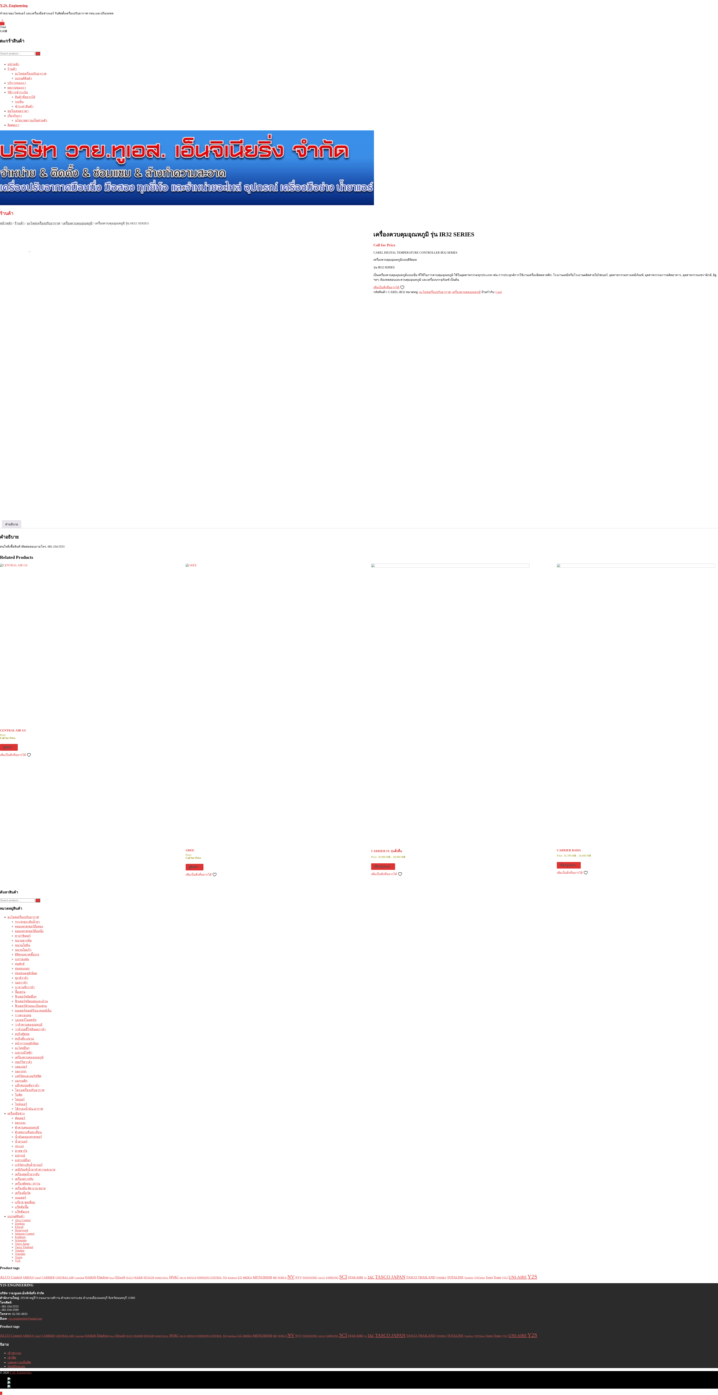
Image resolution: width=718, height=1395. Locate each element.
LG (240, 1277)
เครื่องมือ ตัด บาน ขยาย (30, 1188)
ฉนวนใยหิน (22, 945)
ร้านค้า (12, 69)
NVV (298, 1277)
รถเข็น (19, 101)
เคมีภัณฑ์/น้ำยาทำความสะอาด (35, 1169)
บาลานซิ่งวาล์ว (25, 987)
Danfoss (20, 1223)
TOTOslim (479, 1277)
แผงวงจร (21, 1071)
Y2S (17, 1260)
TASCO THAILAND (420, 1277)
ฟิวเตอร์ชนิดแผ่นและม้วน (31, 1001)
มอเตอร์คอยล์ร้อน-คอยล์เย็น (33, 1010)
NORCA (282, 1277)
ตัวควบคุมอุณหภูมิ (27, 1127)
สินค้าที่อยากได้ (25, 97)
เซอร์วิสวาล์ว (23, 1062)
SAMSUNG (332, 1277)
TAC (370, 1277)
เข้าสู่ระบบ (14, 1353)
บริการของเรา (16, 83)
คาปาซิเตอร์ (23, 935)
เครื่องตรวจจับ (24, 1178)
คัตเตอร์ (20, 1118)
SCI (343, 1277)
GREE (190, 850)
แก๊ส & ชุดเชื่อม (25, 1202)
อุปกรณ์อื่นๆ (23, 1160)
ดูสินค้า (8, 747)
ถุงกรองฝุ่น (22, 959)
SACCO (321, 1278)
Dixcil (112, 1278)
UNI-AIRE (518, 1277)
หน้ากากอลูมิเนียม (27, 1043)
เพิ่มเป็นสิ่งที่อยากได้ (386, 287)
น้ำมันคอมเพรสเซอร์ (28, 1136)
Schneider (21, 1240)
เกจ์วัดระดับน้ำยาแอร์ (29, 1164)
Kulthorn (20, 1237)
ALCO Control (11, 1277)
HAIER (138, 1277)
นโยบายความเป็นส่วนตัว (31, 120)
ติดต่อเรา (13, 125)
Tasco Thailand (24, 1247)
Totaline (19, 1250)
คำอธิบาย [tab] (11, 524)
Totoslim (20, 1253)
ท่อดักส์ (19, 963)
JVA (225, 1277)
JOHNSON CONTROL (209, 1277)
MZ (275, 1277)
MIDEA (247, 1277)
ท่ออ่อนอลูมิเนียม (26, 973)
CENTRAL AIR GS (13, 730)
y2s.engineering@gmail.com (25, 1318)
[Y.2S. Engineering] (359, 168)
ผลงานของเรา (16, 87)
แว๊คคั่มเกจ (22, 1211)
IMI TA (183, 1278)
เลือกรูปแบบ (382, 866)
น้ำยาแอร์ (21, 1141)
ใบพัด (18, 1094)
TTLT (505, 1277)
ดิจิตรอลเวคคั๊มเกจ (27, 954)
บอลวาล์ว (21, 982)
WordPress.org (16, 1366)
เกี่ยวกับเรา (14, 115)
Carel (498, 292)
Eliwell (19, 1227)
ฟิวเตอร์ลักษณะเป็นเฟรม (31, 1005)
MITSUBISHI (262, 1277)
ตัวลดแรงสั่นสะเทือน (28, 1132)
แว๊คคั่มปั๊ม (22, 1207)
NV (290, 1277)
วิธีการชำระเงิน (17, 92)
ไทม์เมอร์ (21, 1104)
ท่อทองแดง (22, 968)
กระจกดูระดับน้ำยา (27, 921)
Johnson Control (24, 1233)
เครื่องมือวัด (22, 1193)
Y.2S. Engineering (14, 5)
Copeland (79, 1277)
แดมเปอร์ (21, 1066)
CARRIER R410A (569, 850)
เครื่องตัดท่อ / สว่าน (27, 1183)
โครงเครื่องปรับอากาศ (29, 1090)
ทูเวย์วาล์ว (21, 977)
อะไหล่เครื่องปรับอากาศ (30, 73)
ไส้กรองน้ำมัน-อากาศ (29, 1108)
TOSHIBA (441, 1277)
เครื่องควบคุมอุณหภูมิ (77, 223)
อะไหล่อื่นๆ (22, 1048)
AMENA (28, 1277)
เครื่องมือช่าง (16, 1113)
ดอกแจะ (20, 1122)
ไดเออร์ (20, 1099)
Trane (497, 1277)
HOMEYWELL (161, 1278)
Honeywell (21, 1230)
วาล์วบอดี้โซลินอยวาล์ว (30, 1029)
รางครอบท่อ (23, 1015)
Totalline (468, 1277)
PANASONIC (310, 1277)
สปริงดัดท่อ (22, 1034)
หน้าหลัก (13, 64)
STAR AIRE (355, 1277)
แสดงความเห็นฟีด (19, 1362)
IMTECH (191, 1277)
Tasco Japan (22, 1243)
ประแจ (19, 1146)
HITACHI (149, 1277)
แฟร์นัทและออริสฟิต (28, 1076)
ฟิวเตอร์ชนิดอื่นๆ (26, 996)
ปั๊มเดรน (20, 991)
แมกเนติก (21, 1080)
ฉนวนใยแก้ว (23, 949)
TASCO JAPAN (390, 1277)
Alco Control (22, 1220)
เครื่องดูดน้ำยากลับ (27, 1174)
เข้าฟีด (11, 1357)
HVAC (174, 1277)
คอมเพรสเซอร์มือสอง (29, 926)
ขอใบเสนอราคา (18, 111)
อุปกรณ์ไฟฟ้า (23, 1052)
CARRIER (48, 1277)
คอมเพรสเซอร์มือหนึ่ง (29, 931)
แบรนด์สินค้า (23, 78)
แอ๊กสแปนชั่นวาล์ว (27, 1085)
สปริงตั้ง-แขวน (24, 1038)
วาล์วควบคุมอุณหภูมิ (28, 1024)
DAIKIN (90, 1277)
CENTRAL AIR (65, 1277)
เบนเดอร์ (20, 1197)
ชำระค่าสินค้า (24, 106)
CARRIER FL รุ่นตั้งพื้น (386, 851)
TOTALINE (455, 1277)
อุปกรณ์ (20, 1155)
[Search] (37, 54)
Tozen (18, 1257)
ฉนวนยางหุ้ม (23, 940)
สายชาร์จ (21, 1150)
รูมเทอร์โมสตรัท (25, 1020)
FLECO (130, 1277)
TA (365, 1278)
